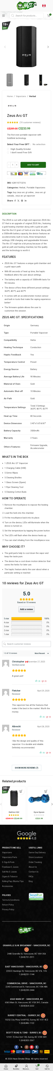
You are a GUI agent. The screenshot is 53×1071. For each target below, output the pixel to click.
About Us (33, 867)
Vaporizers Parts (9, 857)
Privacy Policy (8, 909)
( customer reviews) (30, 122)
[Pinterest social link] (22, 201)
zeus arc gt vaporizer (25, 195)
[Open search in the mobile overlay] (27, 15)
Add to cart (33, 165)
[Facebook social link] (15, 201)
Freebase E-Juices (10, 867)
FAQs (31, 876)
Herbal (32, 96)
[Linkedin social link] (25, 201)
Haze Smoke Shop (21, 1059)
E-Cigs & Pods (8, 862)
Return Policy (8, 905)
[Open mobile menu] (3, 15)
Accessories (7, 886)
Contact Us (33, 872)
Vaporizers (21, 96)
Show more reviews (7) (26, 768)
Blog (31, 881)
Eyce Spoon (39, 812)
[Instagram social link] (26, 1047)
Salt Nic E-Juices (9, 872)
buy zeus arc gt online (23, 192)
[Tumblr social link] (37, 1047)
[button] (5, 47)
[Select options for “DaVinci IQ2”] (20, 791)
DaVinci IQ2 (14, 812)
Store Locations (36, 857)
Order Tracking (35, 862)
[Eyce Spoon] (39, 798)
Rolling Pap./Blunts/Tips (13, 881)
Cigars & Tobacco (10, 876)
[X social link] (18, 201)
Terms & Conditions (11, 900)
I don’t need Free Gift (21, 152)
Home (10, 96)
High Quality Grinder (21, 149)
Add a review (26, 609)
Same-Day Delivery (37, 852)
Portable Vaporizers (36, 187)
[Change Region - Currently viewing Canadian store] (44, 5)
